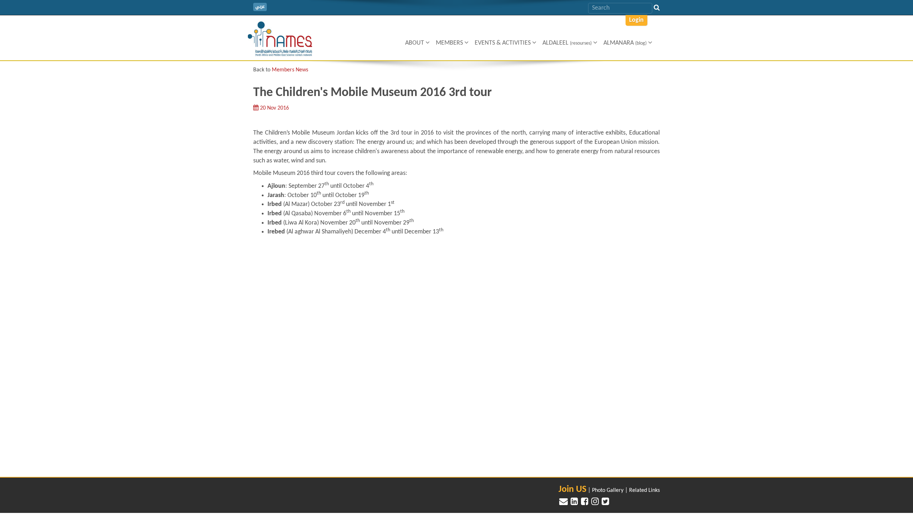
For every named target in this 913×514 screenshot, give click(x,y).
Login (636, 20)
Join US (572, 489)
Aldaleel (567, 43)
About (415, 43)
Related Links (644, 490)
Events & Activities (503, 43)
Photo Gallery (607, 490)
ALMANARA (625, 43)
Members (450, 43)
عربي (260, 6)
